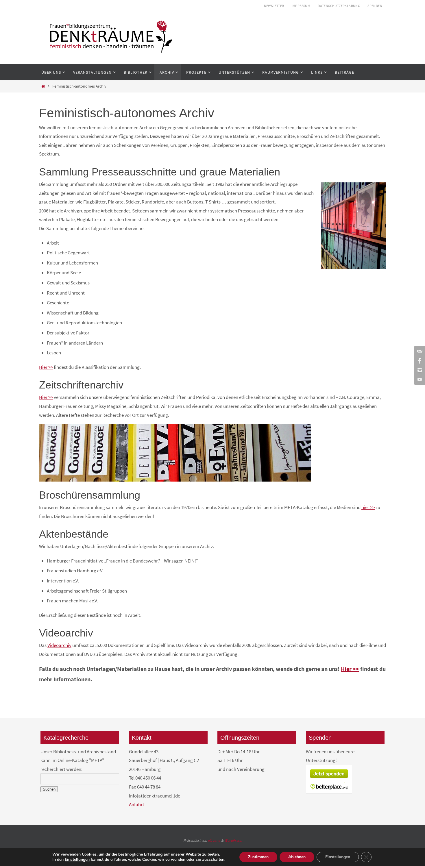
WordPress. (233, 840)
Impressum (301, 5)
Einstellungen (77, 859)
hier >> (368, 507)
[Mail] (419, 351)
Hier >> (46, 367)
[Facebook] (419, 360)
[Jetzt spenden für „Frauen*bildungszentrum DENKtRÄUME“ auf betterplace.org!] (329, 792)
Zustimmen (258, 857)
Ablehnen (297, 857)
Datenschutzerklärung (339, 5)
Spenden (374, 5)
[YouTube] (419, 379)
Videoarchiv (59, 645)
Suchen (49, 789)
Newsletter (274, 5)
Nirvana (214, 840)
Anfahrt (136, 804)
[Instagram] (419, 369)
